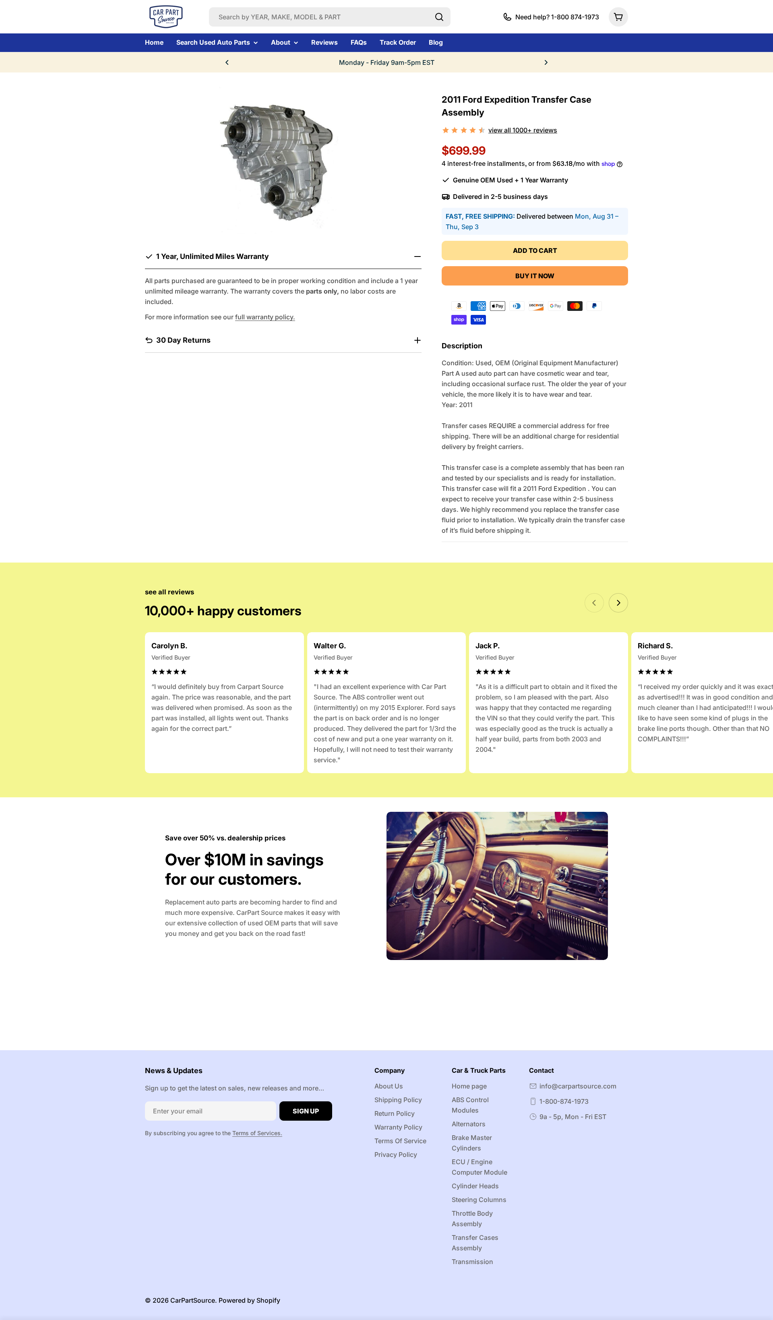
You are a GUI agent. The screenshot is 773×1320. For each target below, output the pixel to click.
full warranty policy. (265, 317)
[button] (227, 62)
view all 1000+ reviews (522, 130)
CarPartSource (192, 1300)
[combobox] (330, 17)
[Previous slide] (594, 602)
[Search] (439, 17)
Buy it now (534, 276)
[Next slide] (618, 602)
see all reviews (169, 592)
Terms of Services (256, 1133)
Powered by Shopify (249, 1300)
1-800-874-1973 (564, 1101)
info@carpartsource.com (577, 1086)
